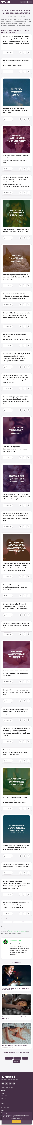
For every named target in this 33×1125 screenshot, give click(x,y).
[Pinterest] (13, 1083)
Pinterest (16, 1061)
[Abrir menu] (30, 2)
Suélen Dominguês (15, 940)
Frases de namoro (18, 922)
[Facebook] (2, 1083)
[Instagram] (10, 1083)
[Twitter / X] (6, 1083)
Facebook (8, 1058)
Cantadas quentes (28, 922)
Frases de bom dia (8, 922)
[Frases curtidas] (24, 2)
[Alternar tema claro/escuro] (27, 2)
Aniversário (4, 1095)
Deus (2, 1103)
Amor (2, 1093)
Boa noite (3, 1098)
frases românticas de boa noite (17, 931)
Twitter (25, 1058)
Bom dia (3, 1090)
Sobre (2, 1110)
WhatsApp (17, 1058)
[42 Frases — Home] (5, 2)
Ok (16, 1121)
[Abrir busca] (21, 2)
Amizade (3, 1101)
